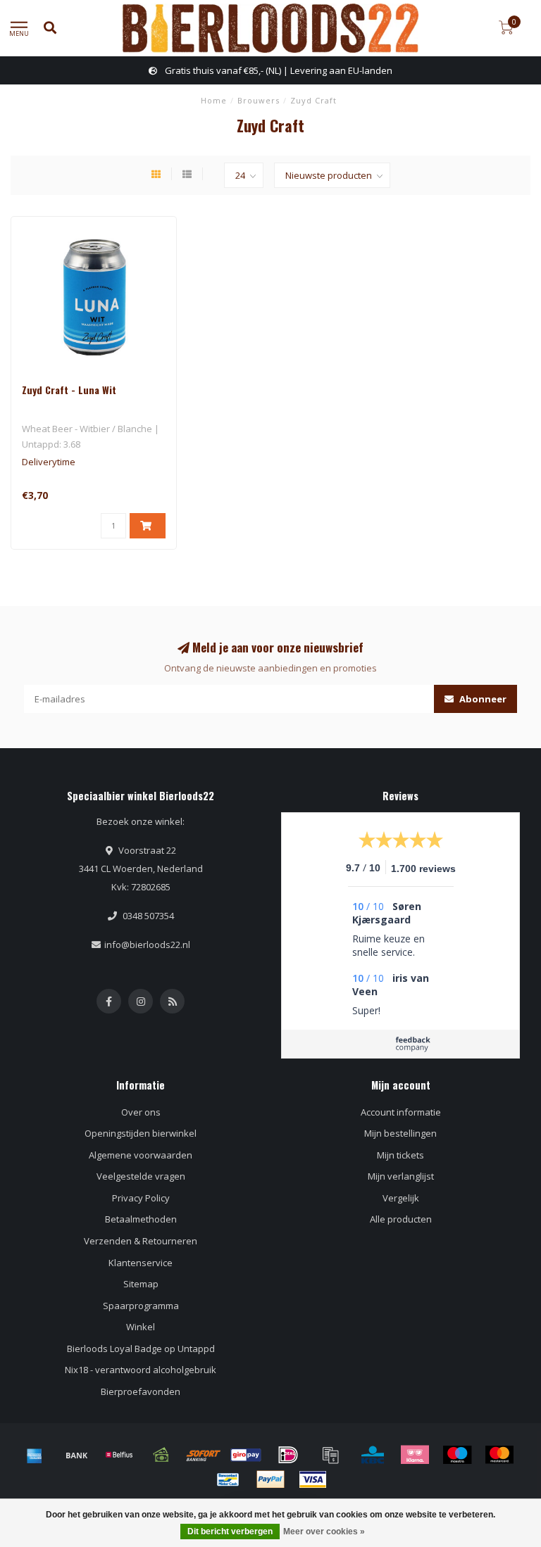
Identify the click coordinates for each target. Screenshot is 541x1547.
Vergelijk (401, 1198)
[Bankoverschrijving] (76, 1454)
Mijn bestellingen (400, 1133)
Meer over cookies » (324, 1531)
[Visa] (312, 1479)
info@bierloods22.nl (147, 944)
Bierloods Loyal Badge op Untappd (141, 1348)
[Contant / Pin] (161, 1454)
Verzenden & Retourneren (140, 1241)
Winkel (140, 1326)
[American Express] (34, 1454)
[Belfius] (119, 1454)
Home (214, 100)
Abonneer (481, 699)
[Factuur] (330, 1454)
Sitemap (140, 1283)
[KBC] (372, 1454)
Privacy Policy (141, 1198)
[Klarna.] (415, 1454)
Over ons (141, 1112)
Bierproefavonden (140, 1391)
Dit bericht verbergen (230, 1531)
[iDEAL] (288, 1454)
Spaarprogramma (141, 1305)
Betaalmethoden (141, 1219)
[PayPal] (270, 1479)
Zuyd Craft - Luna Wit (69, 389)
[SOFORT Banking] (203, 1454)
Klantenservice (140, 1262)
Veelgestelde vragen (141, 1176)
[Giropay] (245, 1454)
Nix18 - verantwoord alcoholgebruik (140, 1369)
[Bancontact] (228, 1479)
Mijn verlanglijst (401, 1176)
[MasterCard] (499, 1454)
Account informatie (401, 1112)
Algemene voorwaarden (140, 1155)
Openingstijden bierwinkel (141, 1133)
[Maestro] (457, 1454)
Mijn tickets (400, 1155)
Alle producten (401, 1219)
